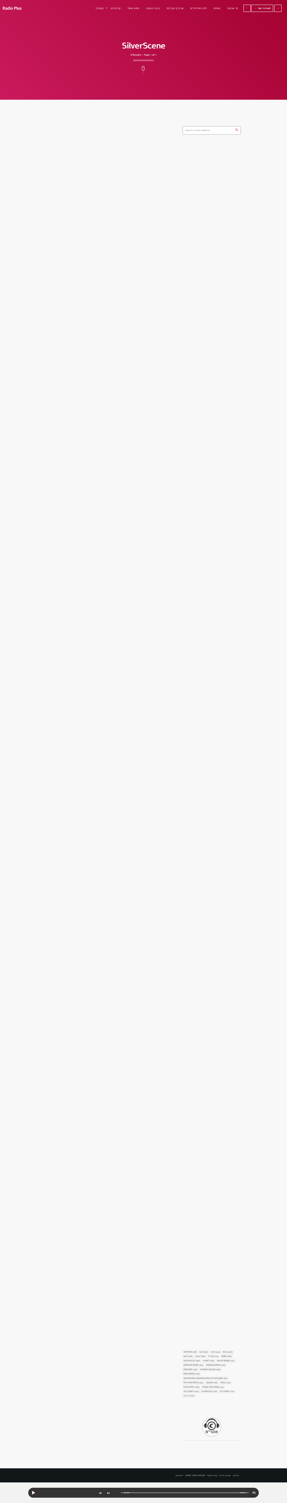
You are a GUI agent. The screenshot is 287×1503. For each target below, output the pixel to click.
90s (188, 1356)
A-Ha (213, 1356)
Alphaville (192, 1361)
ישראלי (189, 1396)
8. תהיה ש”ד (195, 1072)
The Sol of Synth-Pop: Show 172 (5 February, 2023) (108, 1381)
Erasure (190, 1369)
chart (208, 1361)
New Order (192, 1374)
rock (226, 1382)
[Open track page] (117, 1493)
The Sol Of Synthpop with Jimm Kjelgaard (211, 176)
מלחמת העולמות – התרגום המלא (208, 1238)
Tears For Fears (213, 1387)
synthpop (192, 168)
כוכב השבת (193, 730)
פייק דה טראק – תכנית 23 (211, 421)
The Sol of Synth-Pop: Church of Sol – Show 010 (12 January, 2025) (107, 240)
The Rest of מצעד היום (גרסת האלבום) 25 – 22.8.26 (214, 336)
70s (215, 1352)
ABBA (226, 1356)
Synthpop (191, 1387)
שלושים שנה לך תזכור (208, 239)
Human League (210, 1369)
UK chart (191, 1391)
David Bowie (226, 1361)
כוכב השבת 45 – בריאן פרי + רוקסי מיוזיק (210, 738)
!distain (190, 1352)
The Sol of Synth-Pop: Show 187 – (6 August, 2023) (108, 898)
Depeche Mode (193, 1365)
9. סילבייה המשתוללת (201, 657)
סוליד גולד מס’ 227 (208, 404)
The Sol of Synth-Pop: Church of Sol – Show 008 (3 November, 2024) (107, 569)
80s (228, 1352)
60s (203, 1352)
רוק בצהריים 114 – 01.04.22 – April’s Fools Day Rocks (218, 353)
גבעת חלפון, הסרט (196, 568)
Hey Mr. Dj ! (204, 256)
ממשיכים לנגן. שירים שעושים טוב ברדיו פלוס (217, 292)
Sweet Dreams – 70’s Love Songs (216, 205)
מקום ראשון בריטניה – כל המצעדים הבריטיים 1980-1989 (216, 455)
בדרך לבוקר (203, 222)
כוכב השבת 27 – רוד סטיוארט (206, 1321)
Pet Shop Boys (194, 1382)
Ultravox (209, 1391)
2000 (200, 1356)
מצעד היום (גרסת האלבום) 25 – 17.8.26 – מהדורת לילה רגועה (214, 472)
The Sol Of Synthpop (67, 229)
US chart (227, 1391)
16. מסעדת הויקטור (200, 574)
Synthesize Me (64, 1207)
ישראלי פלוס (204, 273)
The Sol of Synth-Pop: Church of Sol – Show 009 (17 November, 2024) (107, 405)
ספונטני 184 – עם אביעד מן (212, 370)
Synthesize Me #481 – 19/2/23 (91, 1215)
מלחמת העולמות (195, 1232)
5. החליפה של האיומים (202, 1155)
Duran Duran (215, 1365)
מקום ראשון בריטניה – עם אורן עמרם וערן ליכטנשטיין (216, 309)
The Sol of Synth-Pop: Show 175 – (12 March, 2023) (108, 1058)
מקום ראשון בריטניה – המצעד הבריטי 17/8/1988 (217, 489)
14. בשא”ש (194, 989)
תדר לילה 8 (204, 438)
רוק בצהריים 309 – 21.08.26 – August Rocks (214, 387)
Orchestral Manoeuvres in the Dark (206, 1378)
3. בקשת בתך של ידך (200, 823)
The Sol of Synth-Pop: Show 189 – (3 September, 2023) (98, 734)
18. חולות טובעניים (199, 906)
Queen (212, 1382)
